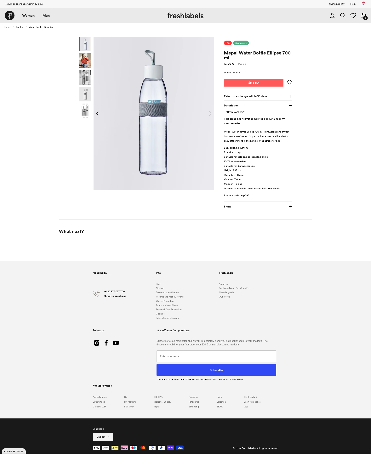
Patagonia (194, 401)
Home (7, 27)
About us (223, 284)
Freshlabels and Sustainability (234, 288)
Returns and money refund (170, 296)
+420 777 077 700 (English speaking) (115, 294)
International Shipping (167, 318)
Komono (193, 397)
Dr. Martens (130, 401)
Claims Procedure (165, 301)
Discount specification (167, 292)
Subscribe (216, 370)
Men (46, 15)
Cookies (160, 313)
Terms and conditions (167, 305)
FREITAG (158, 397)
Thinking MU (250, 397)
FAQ (158, 284)
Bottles (19, 27)
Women (28, 15)
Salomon (221, 401)
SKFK (220, 406)
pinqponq (194, 406)
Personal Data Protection (169, 309)
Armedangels (99, 397)
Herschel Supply (162, 401)
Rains (219, 397)
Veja (246, 406)
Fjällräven (129, 406)
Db (125, 397)
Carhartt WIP (99, 406)
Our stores (224, 296)
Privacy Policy (212, 379)
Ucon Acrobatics (252, 401)
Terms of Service (230, 379)
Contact (160, 288)
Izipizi (157, 406)
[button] (343, 15)
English (101, 436)
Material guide (226, 292)
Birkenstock (99, 401)
